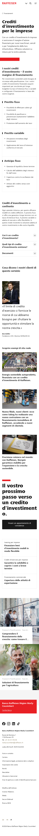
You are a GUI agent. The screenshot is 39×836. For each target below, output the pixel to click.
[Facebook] (3, 723)
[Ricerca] (30, 3)
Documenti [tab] (7, 253)
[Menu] (35, 3)
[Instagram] (8, 723)
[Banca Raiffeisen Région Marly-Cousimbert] (9, 3)
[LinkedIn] (13, 723)
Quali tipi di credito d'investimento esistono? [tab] (14, 245)
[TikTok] (18, 723)
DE (3, 820)
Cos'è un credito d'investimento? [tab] (10, 236)
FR (7, 820)
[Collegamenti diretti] (26, 3)
